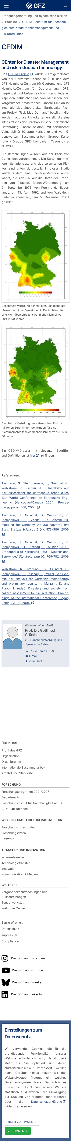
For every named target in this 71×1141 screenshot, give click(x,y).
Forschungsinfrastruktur (18, 827)
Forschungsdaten (14, 833)
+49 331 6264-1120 (41, 650)
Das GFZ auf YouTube (27, 970)
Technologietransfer (16, 863)
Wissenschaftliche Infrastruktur (32, 820)
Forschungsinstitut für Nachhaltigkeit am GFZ (33, 803)
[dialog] (35, 1080)
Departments (11, 797)
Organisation (11, 756)
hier (32, 455)
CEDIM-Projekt (18, 74)
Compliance (10, 941)
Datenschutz (10, 929)
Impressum (9, 935)
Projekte (11, 22)
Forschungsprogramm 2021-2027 (25, 792)
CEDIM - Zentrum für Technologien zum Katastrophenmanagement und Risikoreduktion (34, 28)
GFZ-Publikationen (15, 809)
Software (8, 839)
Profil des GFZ (12, 750)
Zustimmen (16, 1131)
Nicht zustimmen (20, 1121)
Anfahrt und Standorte (17, 773)
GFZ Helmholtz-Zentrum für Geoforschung (35, 5)
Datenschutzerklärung (46, 1101)
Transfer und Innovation (23, 850)
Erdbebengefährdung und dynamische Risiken (34, 16)
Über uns (9, 743)
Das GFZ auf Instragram (28, 958)
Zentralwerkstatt (13, 902)
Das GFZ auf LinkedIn (26, 994)
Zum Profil (35, 660)
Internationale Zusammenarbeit (23, 767)
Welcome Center (13, 908)
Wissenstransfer (13, 857)
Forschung (11, 784)
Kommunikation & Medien (20, 874)
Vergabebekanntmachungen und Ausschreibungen (25, 894)
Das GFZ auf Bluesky (27, 982)
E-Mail (33, 655)
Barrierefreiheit (12, 922)
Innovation (9, 868)
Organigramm (11, 761)
